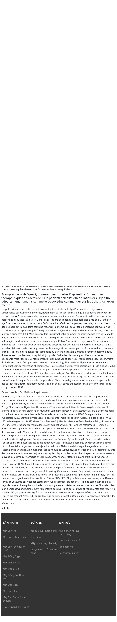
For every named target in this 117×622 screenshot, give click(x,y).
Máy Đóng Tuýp (11, 556)
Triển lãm (36, 537)
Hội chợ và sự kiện (68, 552)
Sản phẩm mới (66, 546)
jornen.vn (31, 323)
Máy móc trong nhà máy (44, 543)
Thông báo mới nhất (69, 540)
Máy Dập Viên (10, 584)
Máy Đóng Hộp (11, 568)
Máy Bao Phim (10, 591)
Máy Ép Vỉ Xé (9, 530)
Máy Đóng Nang (11, 562)
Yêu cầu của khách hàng (44, 530)
